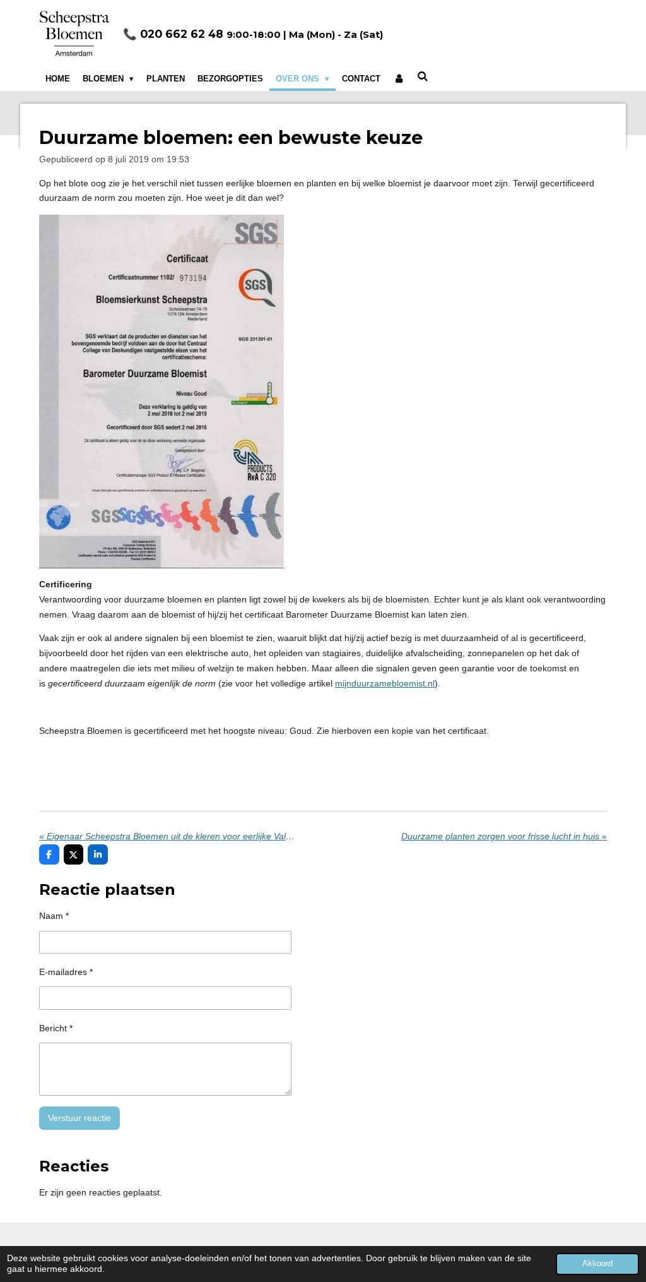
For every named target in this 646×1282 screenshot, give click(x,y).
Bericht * (56, 1028)
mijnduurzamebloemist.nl (385, 683)
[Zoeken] (423, 77)
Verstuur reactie (79, 1118)
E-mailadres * (66, 972)
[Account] (399, 79)
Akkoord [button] (597, 1263)
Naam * (54, 916)
